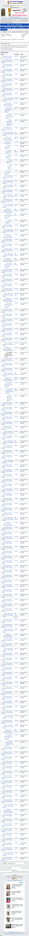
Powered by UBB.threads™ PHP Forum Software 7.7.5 (14, 933)
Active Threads (19, 24)
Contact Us (14, 871)
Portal (8, 24)
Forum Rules (8, 870)
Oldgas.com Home (25, 871)
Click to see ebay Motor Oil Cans (15, 880)
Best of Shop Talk (17, 21)
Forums (14, 20)
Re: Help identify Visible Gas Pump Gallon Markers (7, 61)
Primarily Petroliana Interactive (14, 932)
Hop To (5, 863)
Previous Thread (8, 27)
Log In (27, 20)
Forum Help (19, 871)
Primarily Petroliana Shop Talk (6, 20)
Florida (23, 37)
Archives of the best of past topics (7, 21)
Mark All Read (14, 870)
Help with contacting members (7, 49)
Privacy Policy (3, 870)
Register (22, 20)
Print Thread (4, 29)
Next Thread (21, 27)
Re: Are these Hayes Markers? (8, 147)
